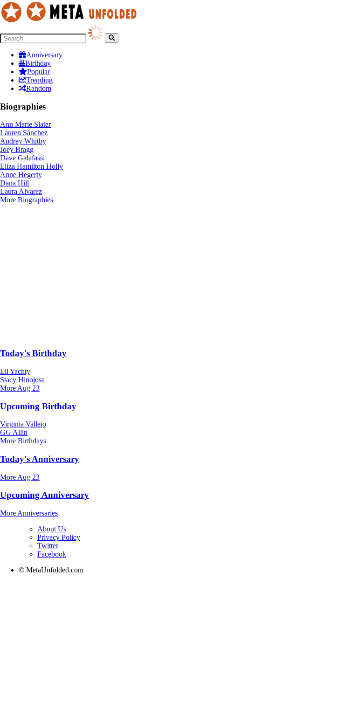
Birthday (38, 63)
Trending (39, 80)
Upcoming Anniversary (44, 495)
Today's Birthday (33, 353)
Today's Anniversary (39, 459)
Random (38, 88)
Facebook (51, 554)
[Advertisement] (179, 274)
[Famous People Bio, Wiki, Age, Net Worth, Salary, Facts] (71, 21)
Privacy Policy (58, 537)
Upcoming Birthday (38, 406)
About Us (51, 529)
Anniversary (44, 55)
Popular (38, 72)
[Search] (111, 38)
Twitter (47, 546)
